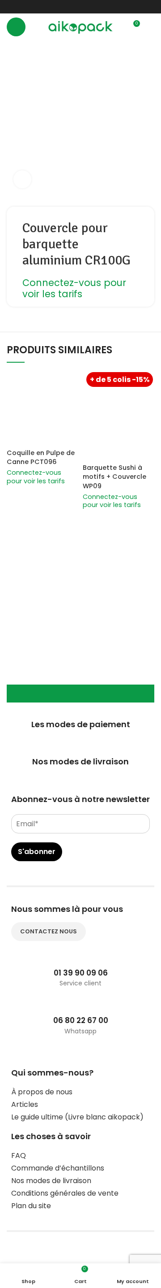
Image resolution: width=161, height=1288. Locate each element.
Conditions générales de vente (65, 1193)
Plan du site (31, 1206)
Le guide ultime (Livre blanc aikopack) (77, 1117)
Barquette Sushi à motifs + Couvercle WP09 (114, 476)
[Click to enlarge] (22, 179)
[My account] (151, 27)
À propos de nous (41, 1092)
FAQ (18, 1155)
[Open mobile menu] (16, 27)
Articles (24, 1104)
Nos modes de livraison (51, 1180)
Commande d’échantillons (57, 1168)
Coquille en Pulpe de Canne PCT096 (41, 457)
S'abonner (36, 851)
